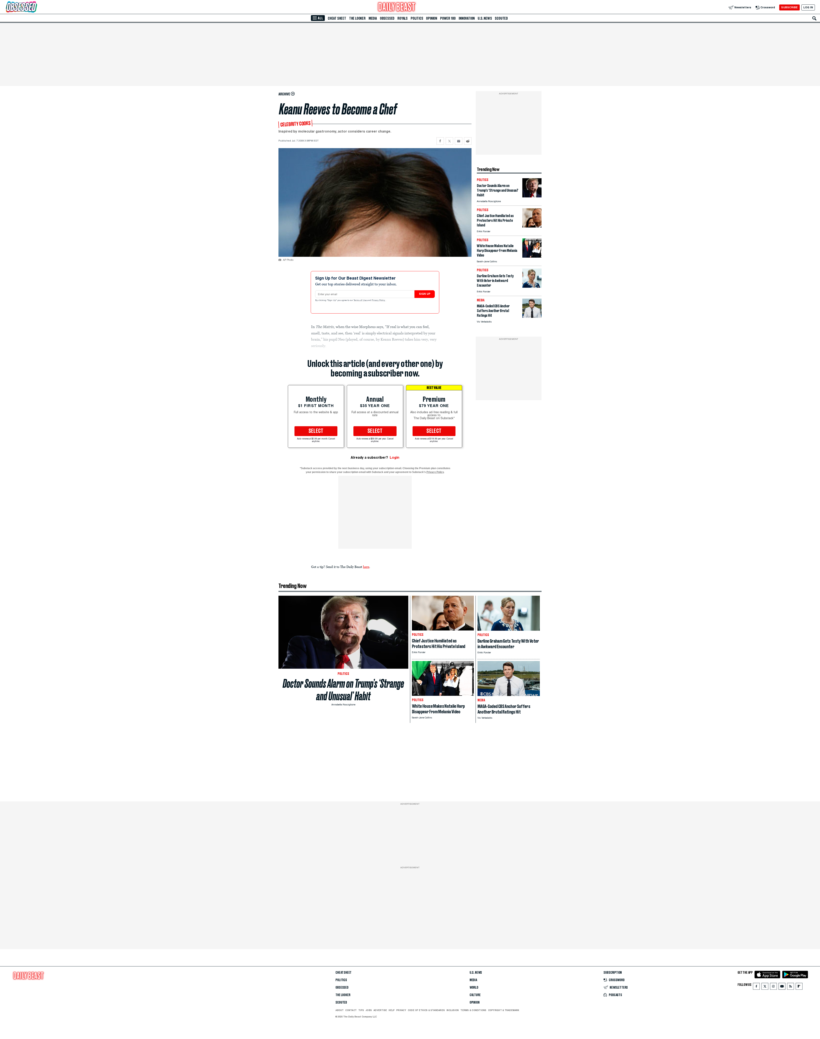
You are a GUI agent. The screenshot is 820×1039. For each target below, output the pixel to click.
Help (392, 1010)
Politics (417, 18)
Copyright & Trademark (503, 1010)
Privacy (401, 1010)
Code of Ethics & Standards (426, 1010)
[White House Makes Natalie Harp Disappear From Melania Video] (532, 256)
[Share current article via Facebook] (440, 141)
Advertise (380, 1010)
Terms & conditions (473, 1010)
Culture (475, 995)
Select (316, 431)
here (366, 567)
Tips (361, 1010)
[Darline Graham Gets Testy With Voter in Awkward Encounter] (532, 286)
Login (394, 457)
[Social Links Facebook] (756, 987)
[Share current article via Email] (458, 141)
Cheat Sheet (337, 18)
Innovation (467, 18)
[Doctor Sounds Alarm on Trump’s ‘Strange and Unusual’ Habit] (532, 196)
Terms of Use (360, 300)
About (339, 1010)
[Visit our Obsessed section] (35, 7)
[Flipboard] (799, 987)
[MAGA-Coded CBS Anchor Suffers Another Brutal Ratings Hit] (532, 316)
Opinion (431, 18)
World (474, 987)
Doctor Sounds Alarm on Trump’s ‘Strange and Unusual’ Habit (343, 690)
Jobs (369, 1010)
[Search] (814, 18)
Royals (402, 18)
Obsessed (387, 18)
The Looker (357, 18)
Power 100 (448, 18)
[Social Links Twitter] (764, 987)
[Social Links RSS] (790, 987)
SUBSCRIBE (789, 7)
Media (373, 18)
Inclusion (453, 1010)
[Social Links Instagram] (773, 987)
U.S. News (485, 18)
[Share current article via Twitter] (449, 141)
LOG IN (808, 7)
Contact (351, 1010)
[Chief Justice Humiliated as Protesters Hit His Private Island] (532, 226)
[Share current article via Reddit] (468, 141)
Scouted (501, 18)
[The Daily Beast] (396, 7)
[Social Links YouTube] (782, 987)
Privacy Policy (379, 300)
